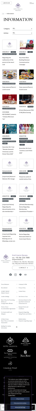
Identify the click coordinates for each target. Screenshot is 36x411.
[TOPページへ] (18, 7)
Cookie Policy (11, 395)
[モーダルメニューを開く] (32, 3)
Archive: (6, 33)
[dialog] (18, 393)
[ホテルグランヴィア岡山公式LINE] (20, 274)
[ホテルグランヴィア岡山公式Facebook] (10, 274)
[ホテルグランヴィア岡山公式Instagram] (15, 274)
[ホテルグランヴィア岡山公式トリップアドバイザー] (25, 274)
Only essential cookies (20, 403)
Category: (7, 29)
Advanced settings (20, 407)
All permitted (20, 399)
